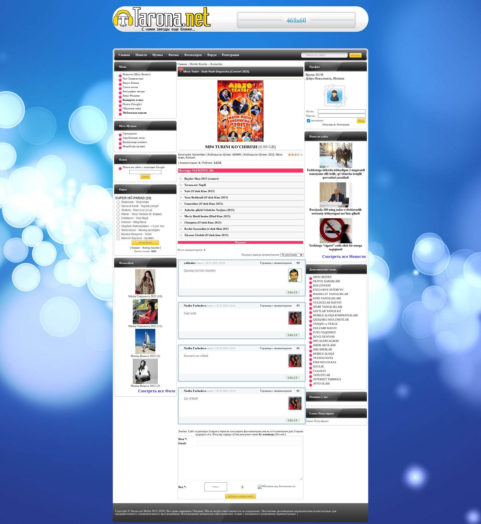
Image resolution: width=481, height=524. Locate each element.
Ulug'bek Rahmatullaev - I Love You (142, 226)
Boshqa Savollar (151, 248)
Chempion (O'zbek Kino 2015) (202, 222)
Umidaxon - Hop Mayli (134, 217)
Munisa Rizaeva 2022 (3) (145, 386)
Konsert (190, 157)
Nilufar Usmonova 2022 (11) (145, 326)
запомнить (317, 120)
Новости (141, 55)
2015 (271, 154)
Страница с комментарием (276, 263)
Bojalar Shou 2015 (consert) (201, 178)
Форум (211, 55)
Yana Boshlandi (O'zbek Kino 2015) (206, 197)
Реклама (198, 511)
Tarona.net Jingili (195, 185)
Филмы (173, 55)
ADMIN (236, 154)
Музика (157, 55)
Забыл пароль (328, 124)
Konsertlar (216, 64)
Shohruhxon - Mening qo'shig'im (140, 230)
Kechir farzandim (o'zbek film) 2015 (206, 229)
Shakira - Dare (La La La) (136, 209)
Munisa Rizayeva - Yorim (136, 234)
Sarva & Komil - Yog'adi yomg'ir (140, 205)
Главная (124, 55)
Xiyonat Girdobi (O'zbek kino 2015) (206, 235)
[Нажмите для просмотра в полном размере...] (240, 140)
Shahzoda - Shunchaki (135, 201)
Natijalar (136, 248)
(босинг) (272, 434)
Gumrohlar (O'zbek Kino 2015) (203, 203)
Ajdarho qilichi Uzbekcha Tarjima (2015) (209, 210)
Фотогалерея (193, 55)
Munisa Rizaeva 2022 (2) (145, 356)
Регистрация (230, 55)
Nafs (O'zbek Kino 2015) (199, 191)
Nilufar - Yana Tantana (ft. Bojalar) (141, 213)
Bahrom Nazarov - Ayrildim (137, 238)
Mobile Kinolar (198, 64)
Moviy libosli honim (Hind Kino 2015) (207, 216)
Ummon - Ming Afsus (134, 221)
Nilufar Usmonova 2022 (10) (145, 296)
